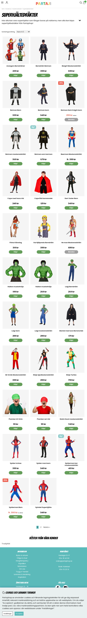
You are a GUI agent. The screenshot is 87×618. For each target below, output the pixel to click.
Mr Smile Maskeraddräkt (15, 375)
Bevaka (71, 119)
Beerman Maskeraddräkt (71, 154)
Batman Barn (15, 110)
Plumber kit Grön (16, 419)
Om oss (22, 569)
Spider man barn (43, 463)
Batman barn (43, 110)
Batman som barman (43, 154)
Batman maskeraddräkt (15, 154)
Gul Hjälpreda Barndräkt (43, 242)
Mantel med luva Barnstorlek (71, 331)
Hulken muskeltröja (16, 287)
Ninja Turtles (71, 375)
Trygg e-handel (22, 572)
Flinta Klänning (16, 242)
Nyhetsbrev (22, 566)
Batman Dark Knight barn (71, 110)
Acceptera (19, 613)
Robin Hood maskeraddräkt (71, 419)
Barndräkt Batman (43, 66)
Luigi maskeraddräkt (43, 331)
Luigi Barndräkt (71, 287)
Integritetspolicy (22, 561)
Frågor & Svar (22, 558)
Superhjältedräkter (28, 9)
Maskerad (8, 9)
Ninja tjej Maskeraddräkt (43, 375)
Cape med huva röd (15, 198)
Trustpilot (6, 544)
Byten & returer (22, 555)
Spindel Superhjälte (43, 507)
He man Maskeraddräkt (71, 242)
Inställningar (7, 613)
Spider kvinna (15, 463)
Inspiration (22, 577)
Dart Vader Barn (71, 198)
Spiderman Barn (15, 507)
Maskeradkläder (17, 9)
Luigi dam (16, 331)
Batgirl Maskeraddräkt (71, 66)
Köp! (16, 75)
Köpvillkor (22, 563)
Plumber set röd (43, 419)
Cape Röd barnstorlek (43, 198)
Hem (3, 9)
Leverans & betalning (22, 574)
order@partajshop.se (64, 561)
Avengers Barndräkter (15, 66)
